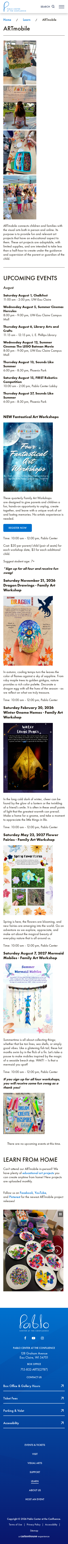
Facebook (26, 1193)
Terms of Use (15, 1528)
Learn (27, 19)
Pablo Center (14, 7)
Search (45, 6)
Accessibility (51, 1528)
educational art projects (38, 1173)
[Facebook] (25, 1342)
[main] (34, 662)
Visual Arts (35, 1467)
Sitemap (34, 1535)
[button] (7, 1253)
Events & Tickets (35, 1449)
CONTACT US (34, 1381)
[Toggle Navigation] (62, 7)
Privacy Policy (33, 1528)
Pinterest (14, 1197)
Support (35, 1476)
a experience (34, 1540)
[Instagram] (42, 1342)
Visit (35, 1458)
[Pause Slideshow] (60, 1214)
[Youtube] (33, 1342)
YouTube (40, 1193)
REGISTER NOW (18, 528)
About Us (35, 1494)
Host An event (34, 1503)
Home (7, 19)
